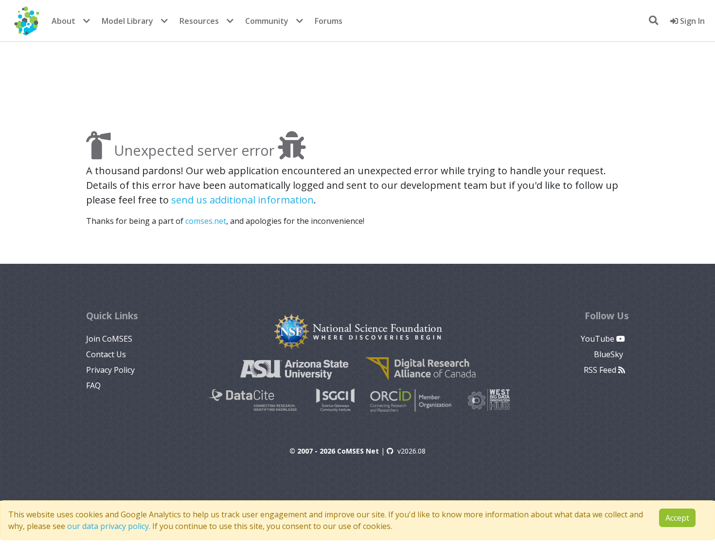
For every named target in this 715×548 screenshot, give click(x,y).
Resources (199, 21)
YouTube (598, 338)
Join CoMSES (109, 338)
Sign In (691, 21)
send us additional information (242, 199)
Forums (328, 21)
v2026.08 (411, 451)
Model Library (127, 21)
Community (266, 21)
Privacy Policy (110, 370)
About (63, 21)
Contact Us (106, 354)
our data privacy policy (108, 526)
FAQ (93, 385)
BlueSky (609, 354)
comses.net (205, 221)
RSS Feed (601, 370)
